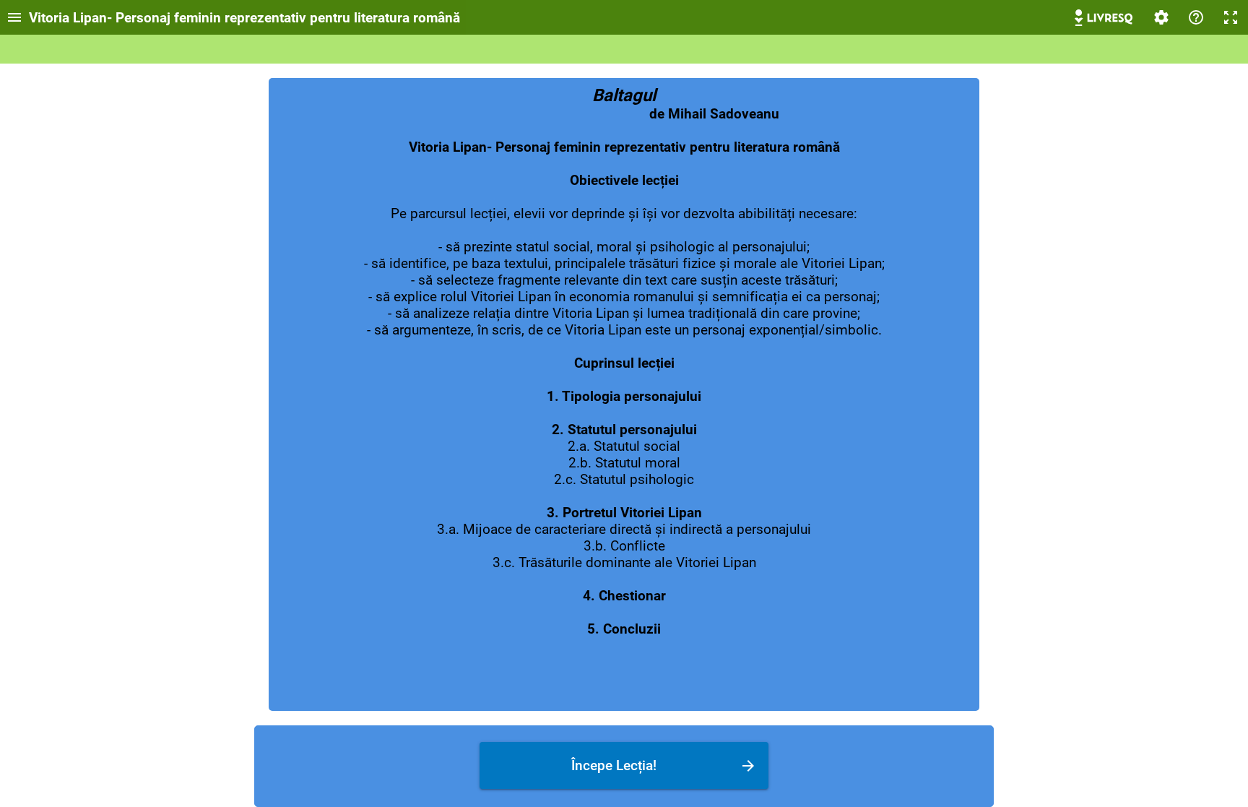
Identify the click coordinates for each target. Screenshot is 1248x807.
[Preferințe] (1161, 17)
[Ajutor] (1196, 17)
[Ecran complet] (1230, 17)
